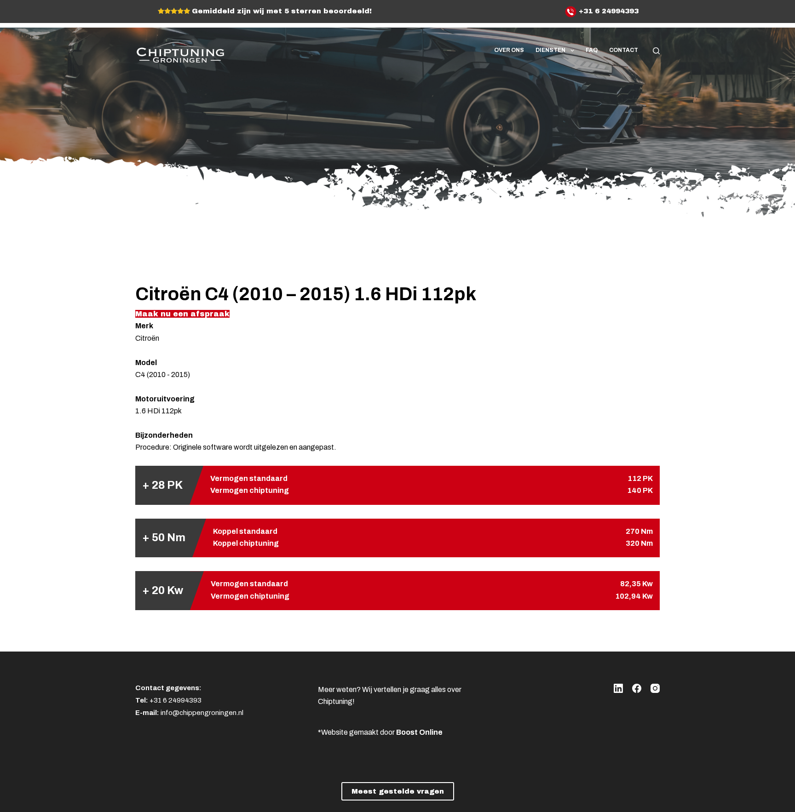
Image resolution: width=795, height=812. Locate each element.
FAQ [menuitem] (592, 50)
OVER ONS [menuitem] (509, 50)
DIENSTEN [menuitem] (550, 50)
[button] (182, 314)
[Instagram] (655, 688)
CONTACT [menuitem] (623, 50)
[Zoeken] (656, 50)
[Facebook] (636, 688)
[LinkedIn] (618, 688)
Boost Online (419, 732)
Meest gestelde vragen (397, 791)
